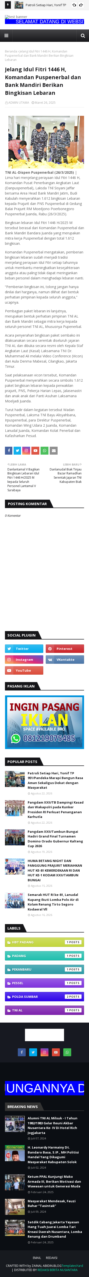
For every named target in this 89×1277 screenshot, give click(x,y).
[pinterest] (65, 648)
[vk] (65, 659)
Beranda (11, 51)
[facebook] (22, 1052)
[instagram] (24, 659)
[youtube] (24, 670)
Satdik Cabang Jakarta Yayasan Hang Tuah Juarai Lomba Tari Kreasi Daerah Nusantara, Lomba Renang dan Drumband (55, 1229)
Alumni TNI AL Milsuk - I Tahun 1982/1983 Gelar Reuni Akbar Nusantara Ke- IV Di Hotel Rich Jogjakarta (52, 1125)
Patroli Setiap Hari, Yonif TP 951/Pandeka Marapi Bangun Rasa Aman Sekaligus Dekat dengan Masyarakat (55, 780)
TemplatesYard (72, 1266)
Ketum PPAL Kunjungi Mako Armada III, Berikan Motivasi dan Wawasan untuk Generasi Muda (54, 1181)
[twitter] (24, 648)
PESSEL (40, 983)
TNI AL (40, 1010)
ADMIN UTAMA (18, 102)
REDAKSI (51, 1258)
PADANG (40, 956)
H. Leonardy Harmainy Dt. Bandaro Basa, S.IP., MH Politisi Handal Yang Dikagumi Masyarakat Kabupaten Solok (53, 1154)
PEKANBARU (40, 969)
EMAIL (37, 1258)
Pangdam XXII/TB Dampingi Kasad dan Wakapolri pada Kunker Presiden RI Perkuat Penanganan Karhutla (56, 809)
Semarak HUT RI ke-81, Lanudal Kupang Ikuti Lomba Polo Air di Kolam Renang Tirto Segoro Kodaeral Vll (53, 901)
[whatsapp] (67, 1052)
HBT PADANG (40, 942)
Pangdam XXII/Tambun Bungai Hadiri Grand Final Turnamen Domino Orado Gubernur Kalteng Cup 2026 (55, 838)
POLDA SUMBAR (40, 996)
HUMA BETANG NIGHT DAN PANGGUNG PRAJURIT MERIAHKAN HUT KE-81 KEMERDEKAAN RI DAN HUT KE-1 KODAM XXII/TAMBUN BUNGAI (55, 870)
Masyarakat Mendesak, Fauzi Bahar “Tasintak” (52, 1203)
